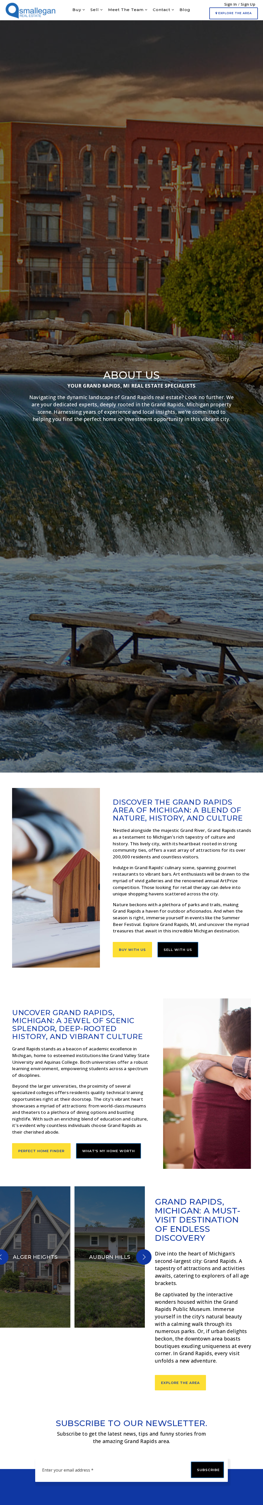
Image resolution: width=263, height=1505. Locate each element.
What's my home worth (108, 1151)
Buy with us (132, 950)
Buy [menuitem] (77, 9)
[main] (131, 701)
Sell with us (178, 950)
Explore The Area (234, 13)
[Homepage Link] (30, 9)
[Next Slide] (144, 1257)
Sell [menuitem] (95, 9)
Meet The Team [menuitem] (126, 9)
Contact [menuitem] (162, 9)
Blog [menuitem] (185, 9)
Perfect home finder (41, 1151)
